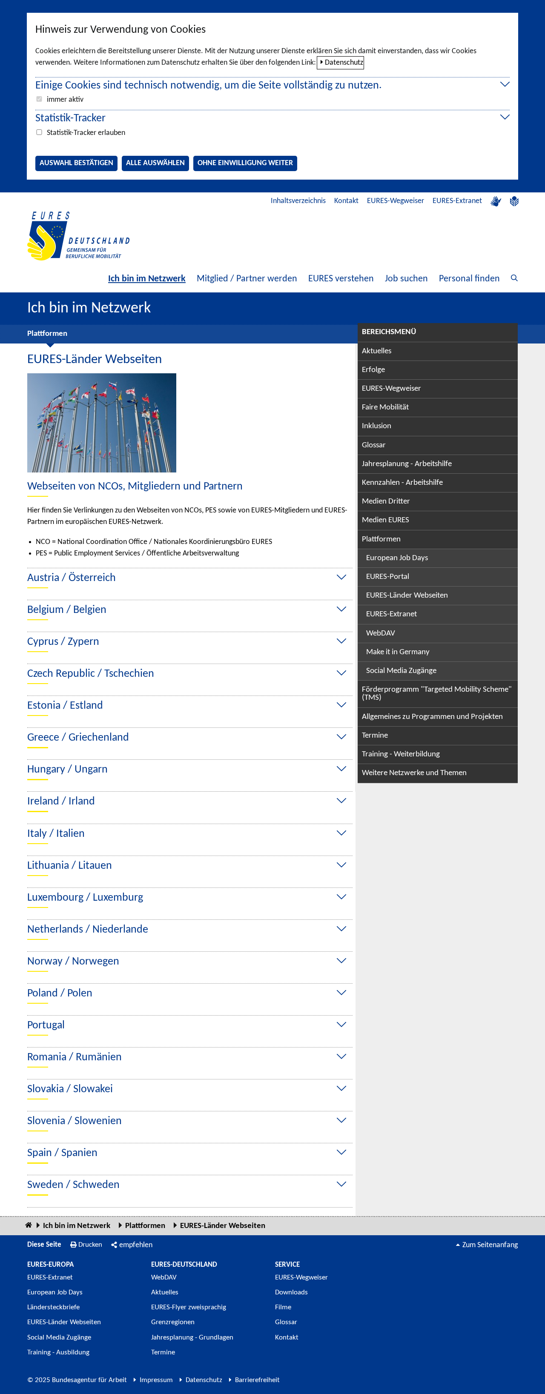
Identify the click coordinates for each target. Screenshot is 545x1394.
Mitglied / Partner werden (247, 279)
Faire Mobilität (385, 408)
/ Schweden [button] (73, 1185)
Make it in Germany (398, 652)
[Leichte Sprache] (514, 201)
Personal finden (469, 279)
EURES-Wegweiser (395, 201)
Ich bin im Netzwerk (147, 279)
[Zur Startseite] (78, 236)
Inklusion (376, 426)
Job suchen (406, 279)
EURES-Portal (387, 577)
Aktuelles (376, 351)
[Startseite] (28, 1225)
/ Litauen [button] (69, 866)
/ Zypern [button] (63, 642)
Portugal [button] (46, 1025)
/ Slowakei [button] (70, 1089)
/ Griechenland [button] (78, 738)
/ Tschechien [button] (90, 674)
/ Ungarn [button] (67, 770)
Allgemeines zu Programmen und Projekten (432, 717)
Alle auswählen (155, 163)
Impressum (156, 1380)
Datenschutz (344, 63)
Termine (375, 736)
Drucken (90, 1244)
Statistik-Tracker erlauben (86, 133)
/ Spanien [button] (62, 1153)
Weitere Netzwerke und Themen (414, 773)
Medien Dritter (386, 502)
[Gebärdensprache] (496, 201)
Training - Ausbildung (58, 1352)
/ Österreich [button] (71, 578)
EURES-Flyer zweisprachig (188, 1307)
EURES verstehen (341, 279)
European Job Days (397, 558)
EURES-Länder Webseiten (407, 596)
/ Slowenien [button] (74, 1121)
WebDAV (380, 634)
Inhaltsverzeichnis (298, 201)
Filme (283, 1307)
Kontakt (346, 201)
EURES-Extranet (457, 201)
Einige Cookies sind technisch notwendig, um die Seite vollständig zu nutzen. (208, 86)
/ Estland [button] (65, 706)
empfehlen (135, 1245)
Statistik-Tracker (70, 118)
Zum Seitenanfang (490, 1245)
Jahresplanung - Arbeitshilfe (407, 464)
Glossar (374, 445)
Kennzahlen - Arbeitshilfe (402, 483)
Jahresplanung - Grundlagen (192, 1337)
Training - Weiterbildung (401, 754)
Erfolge (373, 370)
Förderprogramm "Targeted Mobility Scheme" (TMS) (437, 694)
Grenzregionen (173, 1322)
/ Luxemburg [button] (85, 898)
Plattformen (47, 334)
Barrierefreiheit (257, 1380)
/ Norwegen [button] (73, 961)
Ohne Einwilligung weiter (245, 163)
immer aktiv (65, 100)
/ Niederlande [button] (87, 930)
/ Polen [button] (59, 993)
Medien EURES (385, 520)
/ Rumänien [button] (74, 1057)
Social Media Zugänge (401, 671)
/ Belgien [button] (66, 610)
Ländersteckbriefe (53, 1307)
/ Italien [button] (56, 834)
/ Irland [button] (61, 801)
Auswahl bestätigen (76, 163)
